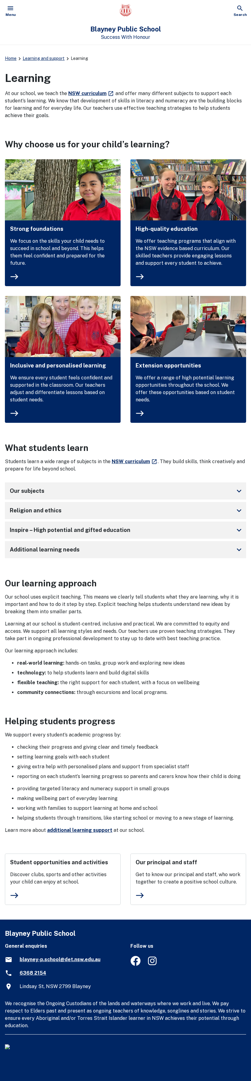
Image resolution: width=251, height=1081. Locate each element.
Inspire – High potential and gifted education (127, 530)
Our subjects (127, 491)
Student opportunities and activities (59, 862)
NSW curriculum (91, 93)
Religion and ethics (127, 510)
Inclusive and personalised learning (58, 365)
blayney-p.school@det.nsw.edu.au (60, 959)
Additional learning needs (127, 549)
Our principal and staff (166, 862)
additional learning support (79, 830)
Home (11, 58)
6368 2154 (33, 973)
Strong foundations (36, 229)
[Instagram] (153, 964)
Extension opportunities (168, 365)
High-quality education (167, 229)
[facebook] (135, 964)
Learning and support (44, 58)
